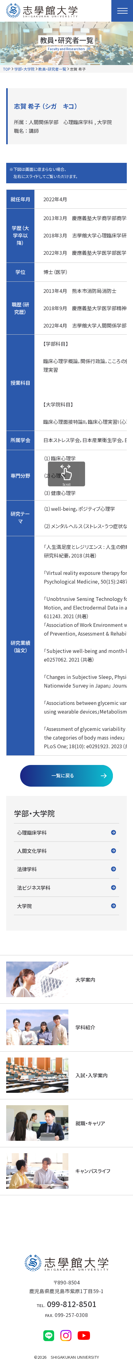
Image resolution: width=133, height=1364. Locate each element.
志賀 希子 (78, 69)
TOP (7, 69)
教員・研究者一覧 (52, 69)
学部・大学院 (24, 69)
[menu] (122, 11)
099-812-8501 (66, 1303)
